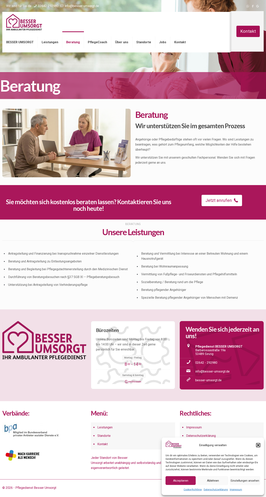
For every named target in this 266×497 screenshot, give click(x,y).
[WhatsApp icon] (247, 6)
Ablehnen (213, 480)
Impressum (236, 489)
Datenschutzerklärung (216, 489)
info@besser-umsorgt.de (81, 6)
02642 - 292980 (206, 363)
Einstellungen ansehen (245, 480)
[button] (258, 445)
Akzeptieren (180, 480)
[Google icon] (257, 6)
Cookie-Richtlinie (193, 489)
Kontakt (248, 31)
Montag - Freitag (133, 357)
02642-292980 (47, 6)
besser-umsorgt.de (208, 380)
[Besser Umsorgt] (24, 22)
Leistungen (105, 427)
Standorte (104, 436)
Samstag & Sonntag (133, 375)
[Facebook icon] (252, 6)
